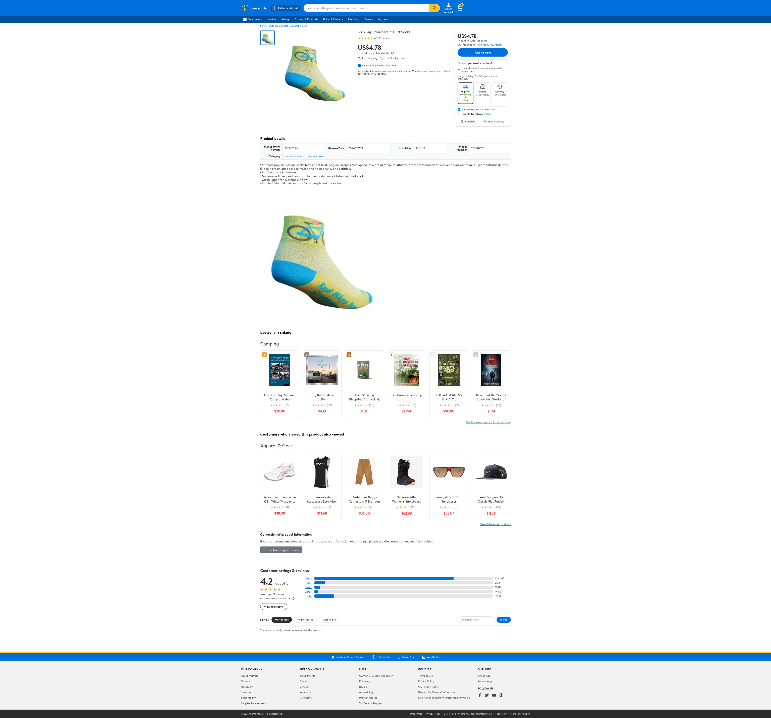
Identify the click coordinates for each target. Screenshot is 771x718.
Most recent (282, 619)
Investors (246, 692)
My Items (383, 19)
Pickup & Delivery (333, 19)
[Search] (434, 8)
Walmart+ (305, 692)
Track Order (409, 657)
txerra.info (391, 65)
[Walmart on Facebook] (479, 695)
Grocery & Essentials (306, 19)
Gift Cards (306, 697)
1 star (309, 596)
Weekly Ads (433, 657)
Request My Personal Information (437, 692)
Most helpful (329, 619)
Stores (303, 681)
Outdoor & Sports (278, 25)
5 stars (308, 578)
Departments (254, 19)
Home (263, 25)
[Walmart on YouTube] (494, 695)
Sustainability (248, 697)
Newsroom (247, 687)
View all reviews (274, 606)
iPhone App (484, 675)
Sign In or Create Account (350, 657)
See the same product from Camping (488, 422)
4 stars (308, 582)
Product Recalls (368, 697)
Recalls (363, 687)
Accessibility (366, 692)
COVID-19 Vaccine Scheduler (376, 675)
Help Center (384, 657)
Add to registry (495, 121)
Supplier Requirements (254, 703)
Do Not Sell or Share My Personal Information (444, 697)
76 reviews (384, 38)
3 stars (308, 587)
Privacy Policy (426, 681)
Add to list (470, 121)
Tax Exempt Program (370, 703)
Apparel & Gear (298, 25)
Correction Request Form (281, 550)
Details (487, 114)
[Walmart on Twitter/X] (487, 695)
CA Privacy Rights (428, 687)
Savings (285, 19)
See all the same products (495, 524)
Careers (368, 19)
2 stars (308, 591)
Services (272, 19)
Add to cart (483, 52)
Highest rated (305, 619)
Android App (484, 681)
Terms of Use (425, 675)
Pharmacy (353, 19)
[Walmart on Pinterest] (501, 695)
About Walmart (249, 675)
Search (504, 619)
